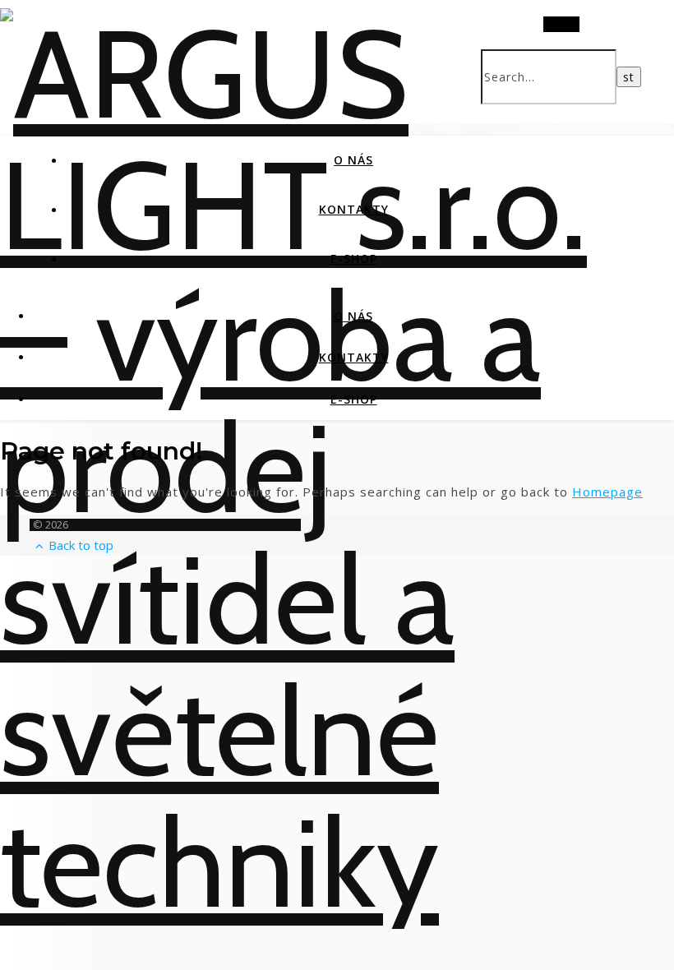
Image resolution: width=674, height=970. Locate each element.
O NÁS (353, 160)
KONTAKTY (354, 209)
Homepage (607, 491)
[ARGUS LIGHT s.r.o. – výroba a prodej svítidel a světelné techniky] (337, 863)
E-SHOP (353, 258)
